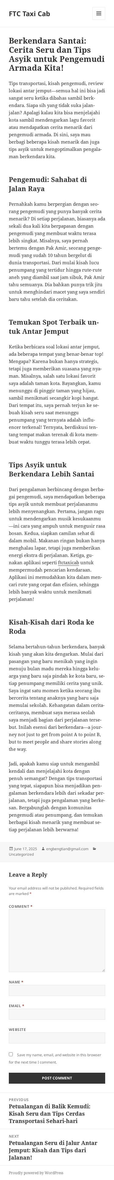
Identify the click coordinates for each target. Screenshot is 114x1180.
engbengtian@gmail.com (67, 848)
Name (16, 982)
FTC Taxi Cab (29, 13)
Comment (21, 906)
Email (16, 1005)
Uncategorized (21, 854)
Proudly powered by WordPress (36, 1172)
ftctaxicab (68, 562)
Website (17, 1029)
